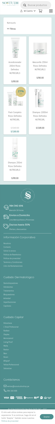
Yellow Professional (11, 364)
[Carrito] (40, 11)
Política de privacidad (12, 258)
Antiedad (7, 298)
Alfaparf (7, 361)
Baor (5, 353)
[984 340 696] (6, 207)
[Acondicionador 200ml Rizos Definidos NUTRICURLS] (15, 38)
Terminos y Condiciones (13, 262)
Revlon (6, 349)
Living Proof (8, 342)
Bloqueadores (9, 294)
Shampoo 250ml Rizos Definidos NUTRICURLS (15, 166)
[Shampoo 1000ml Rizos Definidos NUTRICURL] (40, 88)
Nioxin (6, 357)
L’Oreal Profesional (11, 327)
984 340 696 (16, 205)
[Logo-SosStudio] (11, 3)
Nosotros (7, 243)
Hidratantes (8, 287)
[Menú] (51, 11)
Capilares (7, 306)
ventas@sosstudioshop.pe (18, 386)
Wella (6, 346)
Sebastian (8, 368)
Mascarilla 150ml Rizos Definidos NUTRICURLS (40, 66)
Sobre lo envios (10, 251)
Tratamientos (9, 291)
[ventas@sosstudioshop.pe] (5, 386)
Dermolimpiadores (11, 283)
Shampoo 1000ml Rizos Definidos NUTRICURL (40, 116)
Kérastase (8, 323)
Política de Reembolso (12, 254)
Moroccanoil (8, 338)
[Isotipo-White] (27, 195)
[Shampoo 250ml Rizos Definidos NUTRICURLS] (15, 138)
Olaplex (6, 334)
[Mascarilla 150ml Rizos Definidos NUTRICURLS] (40, 38)
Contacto (7, 247)
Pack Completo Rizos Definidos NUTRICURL (15, 116)
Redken (7, 330)
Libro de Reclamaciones (13, 266)
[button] (28, 11)
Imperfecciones (10, 302)
